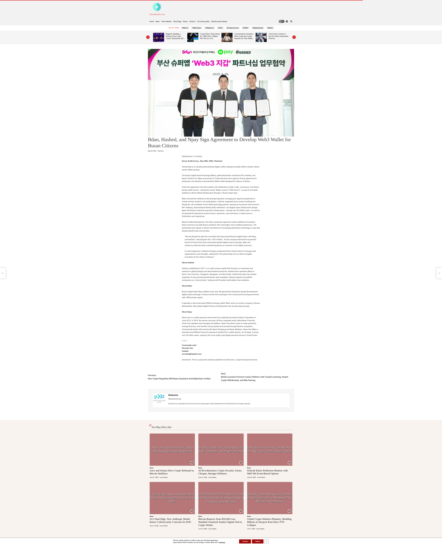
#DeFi (220, 28)
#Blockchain (196, 28)
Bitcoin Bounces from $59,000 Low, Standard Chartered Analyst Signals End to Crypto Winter (220, 522)
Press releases (166, 21)
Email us (192, 21)
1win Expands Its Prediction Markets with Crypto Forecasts (277, 36)
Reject (257, 541)
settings (222, 542)
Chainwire (160, 151)
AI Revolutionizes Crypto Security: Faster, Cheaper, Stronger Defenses (220, 472)
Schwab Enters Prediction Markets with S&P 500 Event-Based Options (267, 472)
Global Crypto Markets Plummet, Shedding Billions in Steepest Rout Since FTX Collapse (269, 522)
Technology (177, 21)
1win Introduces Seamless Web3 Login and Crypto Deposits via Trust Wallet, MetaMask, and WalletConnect (209, 38)
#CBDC (245, 28)
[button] (148, 37)
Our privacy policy (203, 21)
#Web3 (270, 28)
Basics (185, 21)
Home (152, 21)
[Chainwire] (159, 398)
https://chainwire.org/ (174, 399)
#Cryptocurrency (232, 28)
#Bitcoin (185, 28)
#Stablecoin (209, 28)
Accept (245, 541)
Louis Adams (164, 477)
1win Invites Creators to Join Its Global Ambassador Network (244, 36)
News (158, 21)
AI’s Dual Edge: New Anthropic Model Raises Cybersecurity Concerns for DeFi (170, 520)
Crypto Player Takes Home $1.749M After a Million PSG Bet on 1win (176, 36)
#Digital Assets (258, 28)
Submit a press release (219, 21)
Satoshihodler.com (157, 14)
